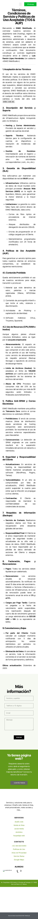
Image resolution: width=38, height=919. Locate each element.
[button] (20, 4)
